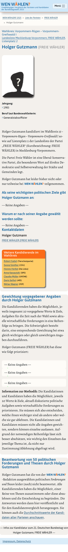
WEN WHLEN (15, 4)
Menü (58, 5)
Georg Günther (11, 265)
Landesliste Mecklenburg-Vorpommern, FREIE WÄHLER (33, 37)
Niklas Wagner (11, 284)
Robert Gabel (10, 261)
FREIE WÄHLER (51, 17)
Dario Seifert (10, 280)
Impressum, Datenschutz (17, 541)
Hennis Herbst (11, 269)
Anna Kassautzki (12, 272)
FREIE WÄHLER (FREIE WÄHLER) (20, 240)
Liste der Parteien (32, 17)
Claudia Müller (11, 276)
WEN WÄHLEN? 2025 (12, 17)
